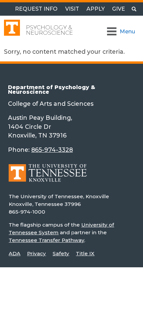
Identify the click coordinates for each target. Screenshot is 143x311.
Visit (72, 9)
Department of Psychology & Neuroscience (51, 89)
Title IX (85, 253)
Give (118, 9)
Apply (95, 9)
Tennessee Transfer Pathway (46, 240)
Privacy (36, 253)
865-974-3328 (52, 149)
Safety (61, 253)
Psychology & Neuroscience (49, 30)
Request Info (36, 9)
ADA (14, 253)
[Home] (48, 177)
